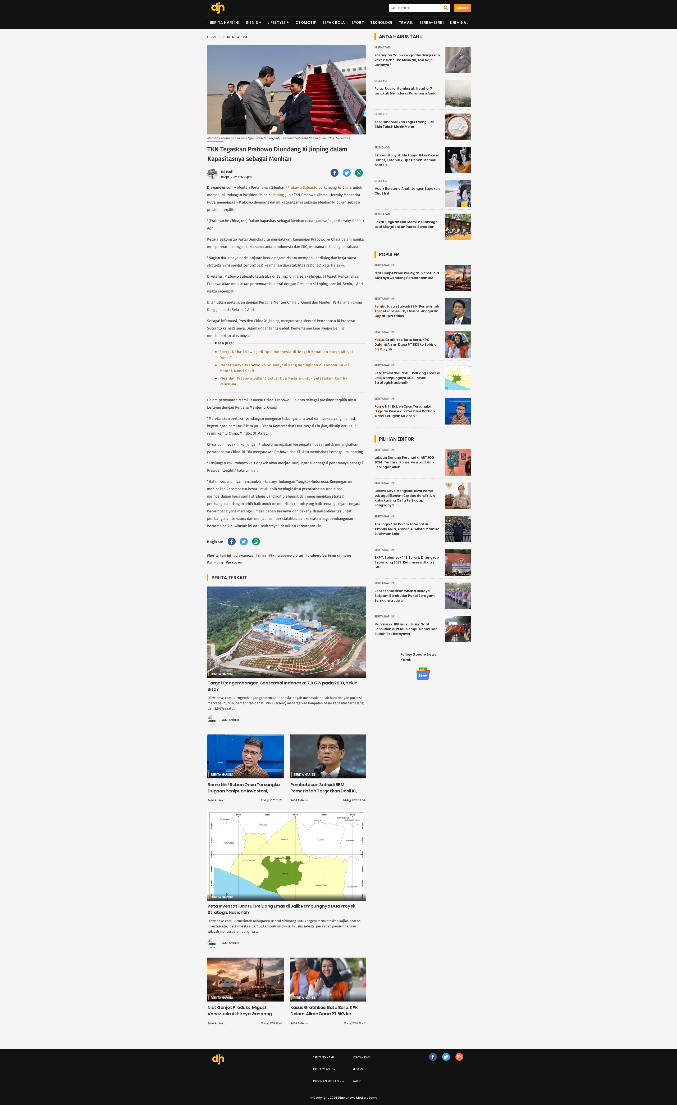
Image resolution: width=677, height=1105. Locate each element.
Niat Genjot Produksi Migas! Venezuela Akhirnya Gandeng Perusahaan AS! (240, 1013)
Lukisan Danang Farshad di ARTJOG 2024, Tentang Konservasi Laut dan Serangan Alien (404, 462)
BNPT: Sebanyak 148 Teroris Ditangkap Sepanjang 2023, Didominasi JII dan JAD (406, 562)
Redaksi (358, 1069)
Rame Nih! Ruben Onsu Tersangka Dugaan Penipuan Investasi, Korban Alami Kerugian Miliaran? (244, 791)
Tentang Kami (323, 1057)
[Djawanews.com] (218, 8)
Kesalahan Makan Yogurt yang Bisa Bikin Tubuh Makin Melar (404, 124)
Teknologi (381, 22)
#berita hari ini (219, 555)
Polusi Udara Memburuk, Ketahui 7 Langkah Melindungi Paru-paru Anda (405, 91)
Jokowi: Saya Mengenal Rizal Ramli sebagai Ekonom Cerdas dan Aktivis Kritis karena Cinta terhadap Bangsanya (404, 498)
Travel (406, 22)
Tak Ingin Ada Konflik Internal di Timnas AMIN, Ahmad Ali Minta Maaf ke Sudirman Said (407, 529)
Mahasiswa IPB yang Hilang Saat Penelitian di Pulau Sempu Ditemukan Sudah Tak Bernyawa (406, 629)
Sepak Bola (333, 22)
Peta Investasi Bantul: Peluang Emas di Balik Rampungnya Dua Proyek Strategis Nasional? (407, 378)
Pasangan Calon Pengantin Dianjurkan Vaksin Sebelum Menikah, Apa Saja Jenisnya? (407, 60)
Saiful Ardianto (230, 719)
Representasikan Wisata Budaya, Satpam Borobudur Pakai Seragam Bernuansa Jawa (404, 596)
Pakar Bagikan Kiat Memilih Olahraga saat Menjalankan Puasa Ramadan (406, 224)
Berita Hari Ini (225, 22)
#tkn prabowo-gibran (286, 555)
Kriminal (459, 22)
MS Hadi (226, 172)
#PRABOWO (234, 562)
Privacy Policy (324, 1069)
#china (261, 555)
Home (212, 36)
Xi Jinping (275, 195)
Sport (357, 22)
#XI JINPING (215, 562)
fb (432, 1062)
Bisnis (252, 22)
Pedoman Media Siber (329, 1081)
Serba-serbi (431, 22)
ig (459, 1062)
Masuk (462, 8)
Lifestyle (277, 22)
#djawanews (243, 555)
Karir (357, 1081)
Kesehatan (382, 47)
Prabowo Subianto (302, 187)
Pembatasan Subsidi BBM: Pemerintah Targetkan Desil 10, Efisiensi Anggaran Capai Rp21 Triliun (323, 794)
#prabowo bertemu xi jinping (328, 555)
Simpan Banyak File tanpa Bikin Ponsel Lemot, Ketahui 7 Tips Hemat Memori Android (406, 160)
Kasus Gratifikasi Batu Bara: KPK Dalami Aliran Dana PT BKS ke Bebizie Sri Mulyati (324, 1013)
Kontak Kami (362, 1057)
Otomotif (305, 22)
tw (446, 1062)
